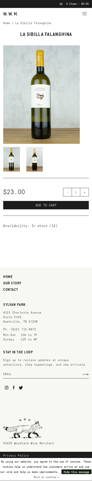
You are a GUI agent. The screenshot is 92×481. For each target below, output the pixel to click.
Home (6, 23)
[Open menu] (84, 13)
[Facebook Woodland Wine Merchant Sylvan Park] (13, 387)
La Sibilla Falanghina (33, 23)
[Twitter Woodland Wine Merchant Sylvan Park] (21, 387)
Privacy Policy (16, 455)
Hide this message (76, 471)
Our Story (12, 283)
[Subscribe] (85, 374)
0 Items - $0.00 (77, 3)
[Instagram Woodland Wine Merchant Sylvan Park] (6, 387)
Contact (10, 290)
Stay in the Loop (18, 352)
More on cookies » (46, 477)
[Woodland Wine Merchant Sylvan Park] (10, 13)
